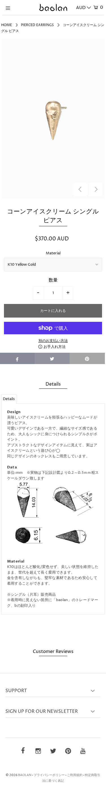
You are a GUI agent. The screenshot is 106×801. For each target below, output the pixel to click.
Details (9, 398)
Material (53, 253)
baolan (24, 775)
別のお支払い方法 (53, 340)
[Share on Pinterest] (87, 358)
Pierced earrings (37, 25)
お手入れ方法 (54, 346)
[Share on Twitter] (52, 358)
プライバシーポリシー (49, 775)
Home (6, 25)
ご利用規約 (75, 775)
